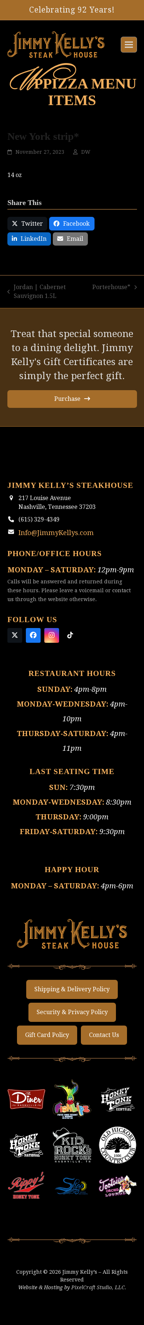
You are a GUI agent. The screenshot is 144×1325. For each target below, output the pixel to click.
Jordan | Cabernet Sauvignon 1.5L (36, 300)
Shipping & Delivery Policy (72, 1002)
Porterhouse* (111, 296)
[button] (129, 49)
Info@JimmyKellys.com (51, 540)
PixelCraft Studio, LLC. (98, 1300)
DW (85, 161)
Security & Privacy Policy (72, 1025)
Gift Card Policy (47, 1048)
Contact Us (104, 1048)
